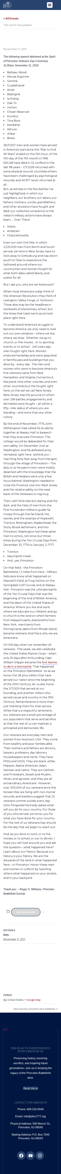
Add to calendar (26, 912)
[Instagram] (40, 1155)
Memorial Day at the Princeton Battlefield (35, 1009)
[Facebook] (21, 1155)
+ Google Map (32, 1000)
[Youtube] (30, 1155)
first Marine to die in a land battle (30, 664)
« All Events (10, 18)
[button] (50, 5)
